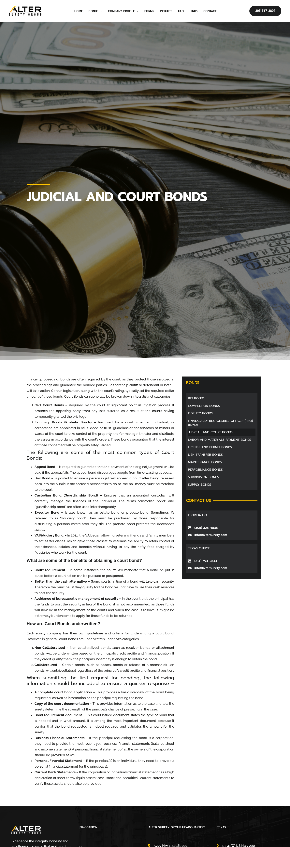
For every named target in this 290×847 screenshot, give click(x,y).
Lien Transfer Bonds (205, 454)
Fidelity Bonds (200, 413)
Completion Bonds (204, 406)
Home (78, 11)
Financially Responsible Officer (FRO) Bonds (220, 422)
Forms (149, 11)
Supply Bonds (199, 484)
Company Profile (121, 11)
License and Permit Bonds (210, 447)
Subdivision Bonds (203, 477)
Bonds (93, 11)
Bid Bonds (196, 398)
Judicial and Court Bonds (210, 432)
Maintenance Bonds (205, 462)
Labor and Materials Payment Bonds (219, 439)
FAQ (181, 11)
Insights (166, 11)
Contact (209, 11)
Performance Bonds (205, 469)
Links (193, 11)
